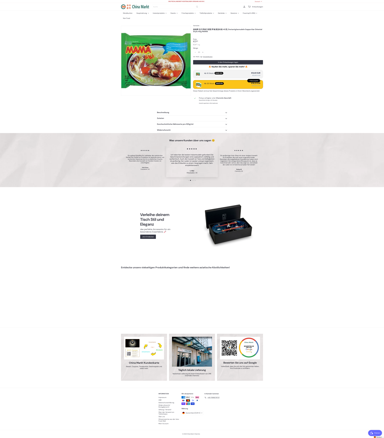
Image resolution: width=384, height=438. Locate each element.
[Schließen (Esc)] (222, 201)
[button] (377, 437)
